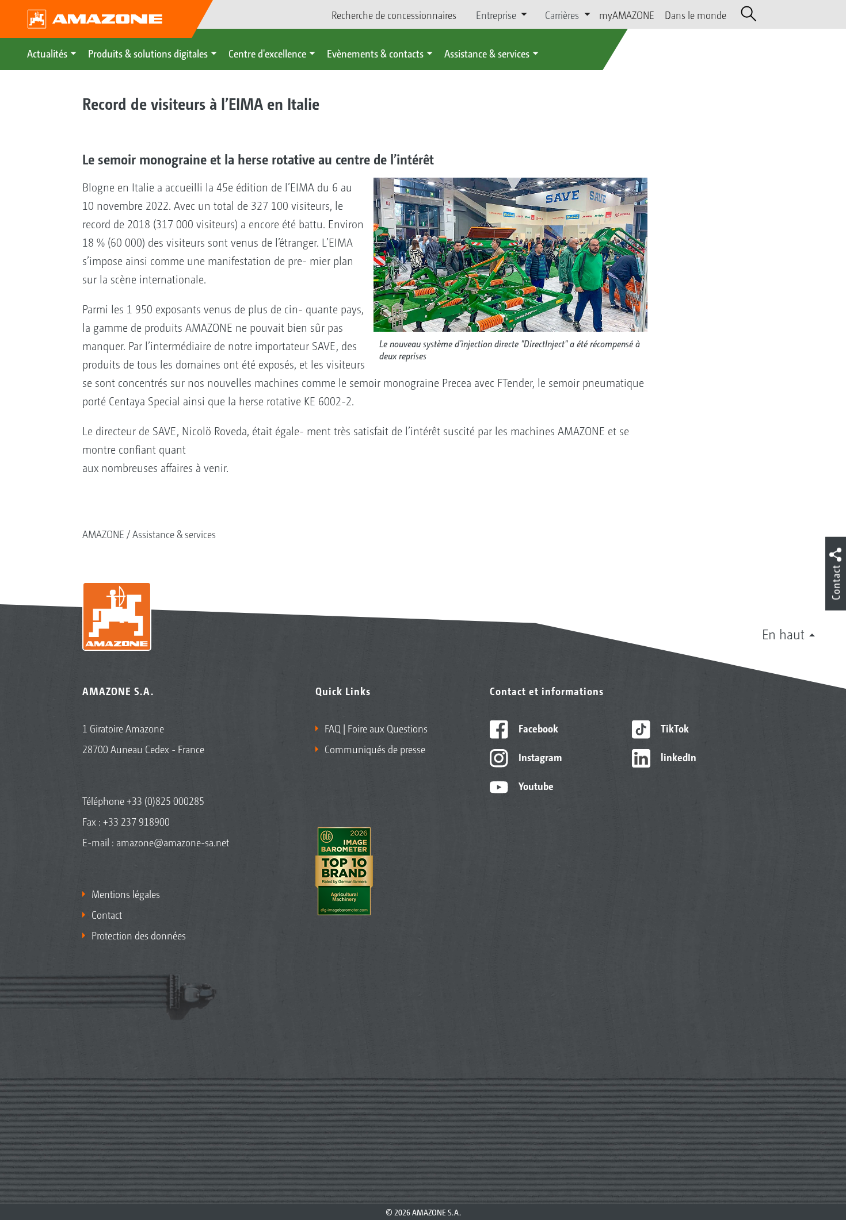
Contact (107, 914)
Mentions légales (126, 893)
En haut (783, 633)
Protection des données (139, 935)
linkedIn (677, 756)
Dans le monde (695, 14)
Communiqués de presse (375, 748)
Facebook (537, 728)
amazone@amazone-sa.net (172, 842)
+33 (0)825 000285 (165, 800)
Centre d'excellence (267, 53)
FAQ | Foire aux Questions (376, 728)
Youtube (535, 785)
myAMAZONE (626, 14)
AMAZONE (103, 533)
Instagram (539, 756)
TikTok (673, 728)
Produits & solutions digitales (148, 53)
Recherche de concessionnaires (393, 14)
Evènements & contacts (375, 53)
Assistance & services (486, 53)
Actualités (47, 53)
